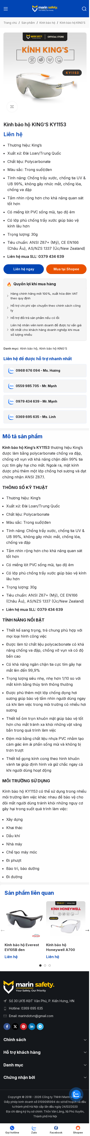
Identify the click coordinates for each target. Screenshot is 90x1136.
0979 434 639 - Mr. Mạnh (36, 401)
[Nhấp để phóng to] (12, 107)
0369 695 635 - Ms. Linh (36, 417)
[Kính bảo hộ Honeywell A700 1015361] (65, 920)
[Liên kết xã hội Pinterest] (23, 1026)
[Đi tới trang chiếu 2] (45, 965)
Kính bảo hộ (47, 22)
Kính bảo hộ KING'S (72, 22)
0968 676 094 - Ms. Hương (38, 370)
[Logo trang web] (45, 8)
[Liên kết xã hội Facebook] (6, 1026)
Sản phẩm (28, 22)
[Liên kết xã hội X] (15, 1026)
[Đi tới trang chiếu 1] (40, 965)
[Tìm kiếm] (84, 8)
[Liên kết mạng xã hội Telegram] (40, 1026)
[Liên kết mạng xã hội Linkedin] (31, 1026)
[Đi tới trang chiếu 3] (49, 965)
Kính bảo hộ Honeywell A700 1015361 (60, 950)
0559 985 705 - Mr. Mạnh (36, 386)
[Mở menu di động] (5, 8)
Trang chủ (10, 22)
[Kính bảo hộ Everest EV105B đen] (24, 920)
